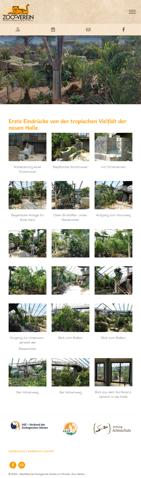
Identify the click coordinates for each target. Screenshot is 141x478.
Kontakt (49, 451)
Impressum (34, 451)
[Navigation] (132, 11)
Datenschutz (17, 451)
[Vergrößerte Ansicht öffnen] (27, 147)
